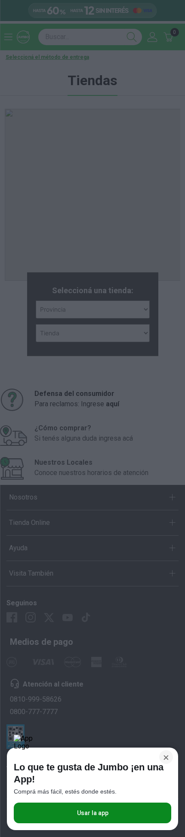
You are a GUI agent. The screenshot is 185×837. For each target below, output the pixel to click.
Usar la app (92, 812)
